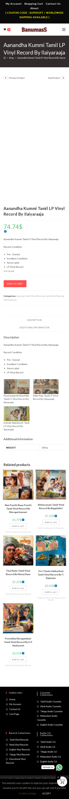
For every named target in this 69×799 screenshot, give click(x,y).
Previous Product (17, 78)
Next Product (54, 78)
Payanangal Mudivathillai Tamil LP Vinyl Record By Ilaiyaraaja (16, 399)
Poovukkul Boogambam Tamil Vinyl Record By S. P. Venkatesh (18, 642)
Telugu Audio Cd (48, 751)
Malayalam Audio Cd (50, 756)
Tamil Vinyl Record (54, 296)
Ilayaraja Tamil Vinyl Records (30, 296)
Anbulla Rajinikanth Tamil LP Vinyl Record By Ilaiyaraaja (16, 426)
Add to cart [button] (18, 526)
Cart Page (14, 714)
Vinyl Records (10, 300)
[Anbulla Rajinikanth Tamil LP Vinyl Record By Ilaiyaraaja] (16, 413)
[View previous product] (6, 78)
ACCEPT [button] (46, 793)
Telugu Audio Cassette (51, 711)
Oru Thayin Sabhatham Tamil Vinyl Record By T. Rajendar (51, 574)
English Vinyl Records (19, 749)
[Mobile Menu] (63, 29)
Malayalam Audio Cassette (47, 718)
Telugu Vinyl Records (19, 754)
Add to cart (15, 283)
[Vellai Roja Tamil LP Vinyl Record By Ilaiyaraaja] (46, 386)
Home (12, 699)
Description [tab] (34, 320)
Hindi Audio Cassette (50, 706)
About (34, 8)
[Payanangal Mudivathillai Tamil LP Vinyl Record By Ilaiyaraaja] (16, 386)
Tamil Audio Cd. (48, 742)
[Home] (5, 57)
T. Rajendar (41, 598)
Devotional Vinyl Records (16, 761)
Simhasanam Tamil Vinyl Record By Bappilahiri (51, 506)
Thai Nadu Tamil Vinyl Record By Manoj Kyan (18, 572)
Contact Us (53, 3)
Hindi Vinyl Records (18, 744)
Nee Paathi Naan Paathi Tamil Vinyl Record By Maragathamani (18, 508)
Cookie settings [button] (27, 793)
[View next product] (63, 78)
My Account (14, 3)
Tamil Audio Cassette (50, 701)
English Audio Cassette (51, 724)
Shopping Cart (33, 3)
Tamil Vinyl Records (18, 739)
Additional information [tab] (34, 327)
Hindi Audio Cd (47, 747)
